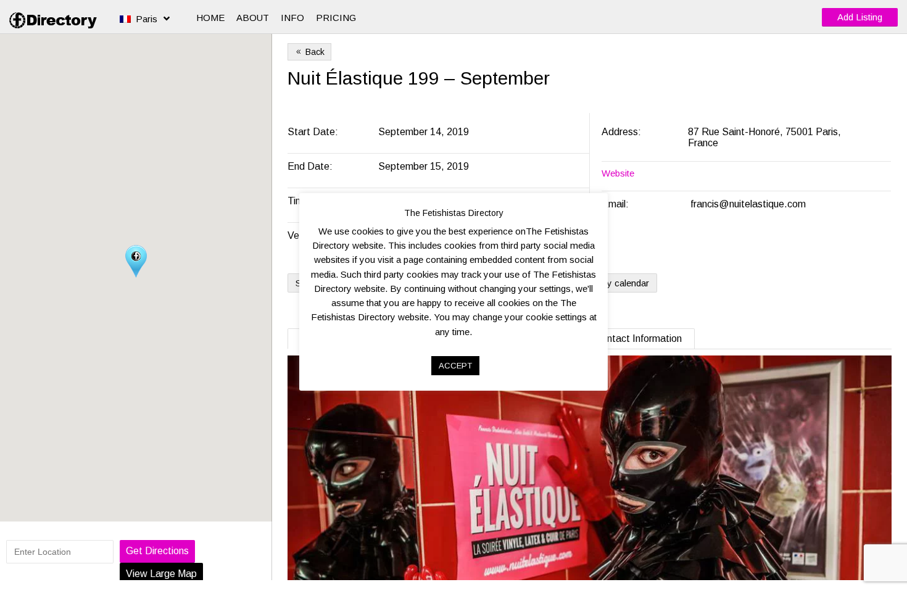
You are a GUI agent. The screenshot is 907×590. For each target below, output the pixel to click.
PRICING (336, 17)
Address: (623, 132)
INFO (292, 17)
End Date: (311, 166)
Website (618, 173)
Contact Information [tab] (638, 338)
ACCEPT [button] (455, 365)
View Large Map (161, 573)
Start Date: (314, 132)
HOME (210, 17)
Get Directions (157, 551)
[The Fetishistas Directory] (55, 20)
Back (309, 52)
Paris (146, 19)
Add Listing (859, 17)
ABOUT (252, 17)
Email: (615, 204)
